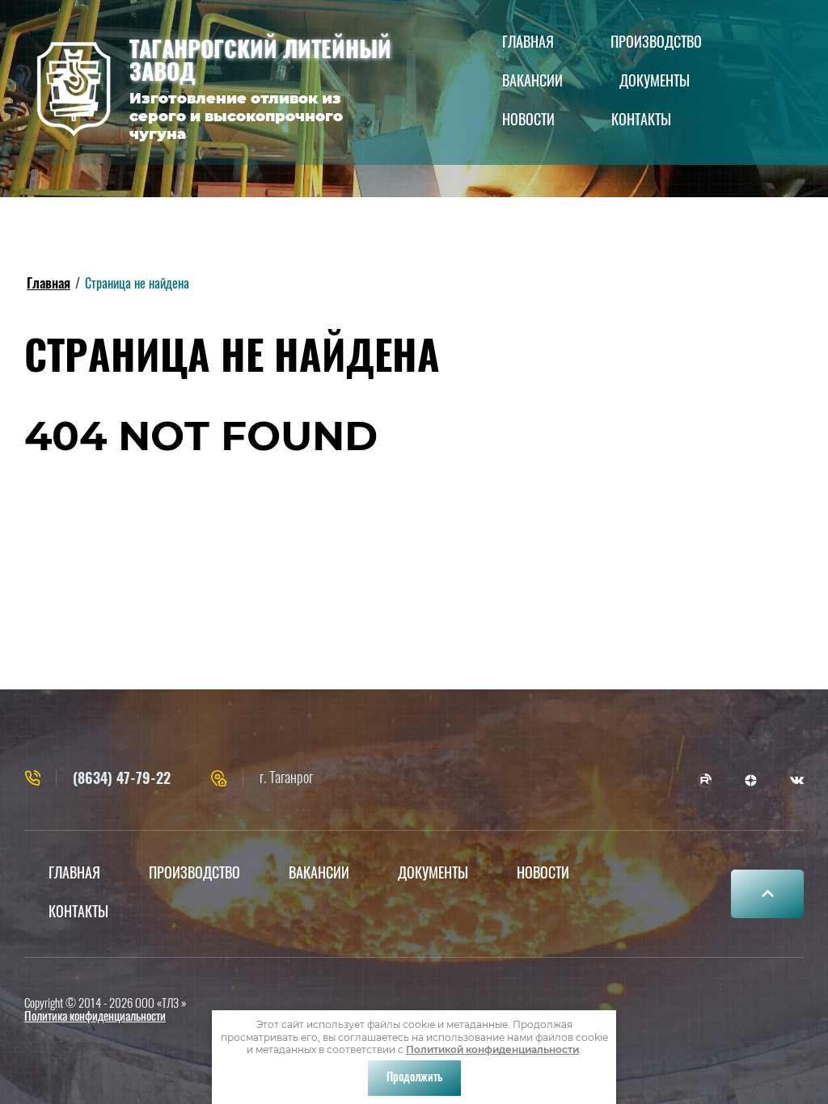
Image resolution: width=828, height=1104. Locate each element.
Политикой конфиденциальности (492, 1049)
